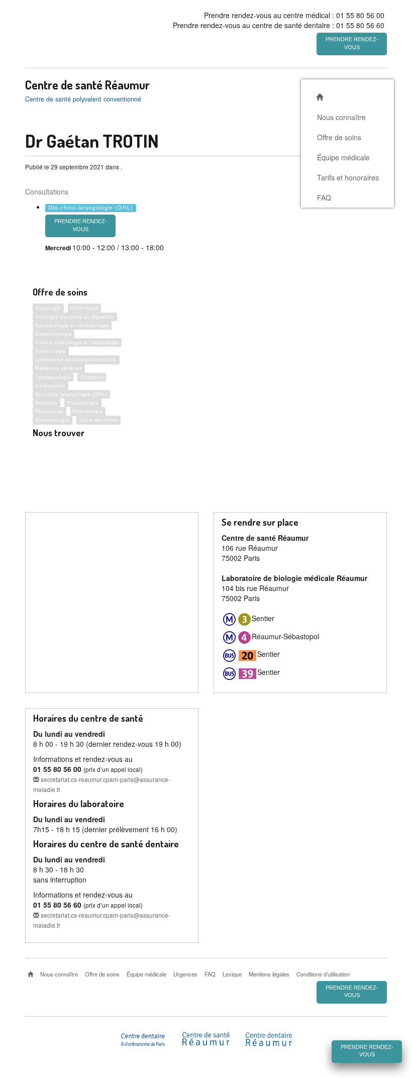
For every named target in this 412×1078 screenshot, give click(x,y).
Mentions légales (269, 974)
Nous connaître (341, 117)
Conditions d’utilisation (323, 974)
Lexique (232, 974)
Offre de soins (339, 137)
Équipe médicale (343, 157)
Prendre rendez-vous (352, 43)
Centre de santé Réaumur (87, 84)
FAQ (324, 197)
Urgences (185, 974)
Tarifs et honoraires (348, 177)
